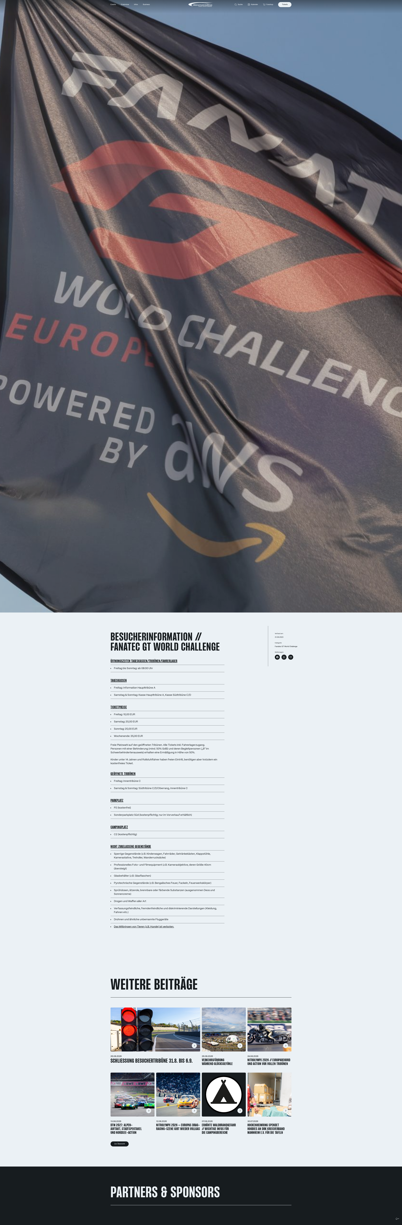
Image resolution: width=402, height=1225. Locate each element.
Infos (136, 4)
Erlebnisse (125, 4)
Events (113, 4)
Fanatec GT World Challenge (286, 646)
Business (146, 4)
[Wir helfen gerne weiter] (397, 1219)
